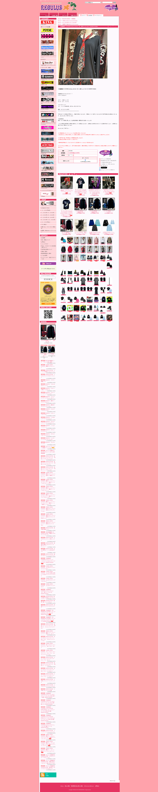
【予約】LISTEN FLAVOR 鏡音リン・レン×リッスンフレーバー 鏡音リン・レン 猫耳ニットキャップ (96, 275)
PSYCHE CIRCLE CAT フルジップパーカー (103, 302)
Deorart (42, 182)
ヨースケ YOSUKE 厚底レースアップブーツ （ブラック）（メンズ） (109, 311)
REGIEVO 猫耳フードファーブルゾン (110, 244)
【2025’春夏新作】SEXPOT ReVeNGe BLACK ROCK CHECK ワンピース (77, 290)
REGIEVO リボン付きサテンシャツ (83, 244)
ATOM (47, 775)
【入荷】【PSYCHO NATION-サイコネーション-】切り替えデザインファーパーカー (89, 261)
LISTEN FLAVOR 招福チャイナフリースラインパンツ (48, 606)
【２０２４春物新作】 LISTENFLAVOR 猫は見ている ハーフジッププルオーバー (48, 767)
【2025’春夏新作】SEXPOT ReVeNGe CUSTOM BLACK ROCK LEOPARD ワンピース (63, 294)
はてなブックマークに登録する (108, 169)
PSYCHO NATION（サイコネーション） (48, 56)
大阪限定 (73, 18)
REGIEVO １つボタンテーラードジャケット (83, 252)
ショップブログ (63, 14)
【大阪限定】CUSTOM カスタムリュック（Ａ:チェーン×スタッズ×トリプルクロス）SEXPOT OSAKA (48, 560)
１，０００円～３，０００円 (47, 212)
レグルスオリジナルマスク (47, 159)
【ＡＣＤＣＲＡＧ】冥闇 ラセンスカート (89, 311)
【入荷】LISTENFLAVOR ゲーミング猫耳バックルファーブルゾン (97, 311)
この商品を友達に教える (106, 162)
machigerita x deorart (45, 207)
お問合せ (72, 14)
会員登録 (90, 15)
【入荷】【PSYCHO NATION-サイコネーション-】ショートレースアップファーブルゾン (96, 260)
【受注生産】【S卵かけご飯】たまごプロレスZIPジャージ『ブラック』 (83, 311)
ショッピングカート (111, 7)
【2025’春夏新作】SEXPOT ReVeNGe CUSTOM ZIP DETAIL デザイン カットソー (103, 281)
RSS (47, 774)
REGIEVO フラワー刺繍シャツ (77, 244)
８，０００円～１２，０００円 (48, 219)
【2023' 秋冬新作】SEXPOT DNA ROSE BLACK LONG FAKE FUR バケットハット (103, 313)
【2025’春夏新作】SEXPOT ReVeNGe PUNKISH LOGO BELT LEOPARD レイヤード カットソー (83, 285)
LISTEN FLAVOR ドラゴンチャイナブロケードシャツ (48, 376)
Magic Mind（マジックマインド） (48, 65)
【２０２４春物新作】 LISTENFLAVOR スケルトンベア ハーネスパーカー (48, 756)
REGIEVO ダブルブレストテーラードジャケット (90, 252)
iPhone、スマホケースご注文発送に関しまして (48, 246)
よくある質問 (44, 255)
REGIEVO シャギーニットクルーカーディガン (64, 261)
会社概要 (43, 237)
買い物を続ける (104, 165)
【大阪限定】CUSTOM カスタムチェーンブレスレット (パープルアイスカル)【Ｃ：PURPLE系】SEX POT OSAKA (94, 192)
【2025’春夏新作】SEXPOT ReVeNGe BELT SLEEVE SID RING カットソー (90, 291)
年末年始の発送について (46, 249)
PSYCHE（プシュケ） (46, 32)
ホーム (44, 14)
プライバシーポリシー (89, 786)
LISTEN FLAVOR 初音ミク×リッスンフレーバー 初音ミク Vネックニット (48, 463)
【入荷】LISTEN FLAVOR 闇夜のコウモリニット (48, 366)
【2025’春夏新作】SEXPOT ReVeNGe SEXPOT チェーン (109, 285)
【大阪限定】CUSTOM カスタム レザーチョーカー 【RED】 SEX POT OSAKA (89, 302)
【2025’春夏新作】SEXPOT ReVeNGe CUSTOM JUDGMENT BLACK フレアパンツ (77, 281)
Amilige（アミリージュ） (46, 130)
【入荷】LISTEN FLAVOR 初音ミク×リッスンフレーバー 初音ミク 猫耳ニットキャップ (70, 275)
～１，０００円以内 (45, 210)
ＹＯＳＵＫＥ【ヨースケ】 (47, 73)
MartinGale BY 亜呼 (45, 90)
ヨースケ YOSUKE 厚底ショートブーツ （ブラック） (81, 233)
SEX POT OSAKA (45, 44)
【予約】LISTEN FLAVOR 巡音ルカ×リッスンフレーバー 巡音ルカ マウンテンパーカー (103, 275)
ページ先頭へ (112, 780)
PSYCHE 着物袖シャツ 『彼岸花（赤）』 (48, 341)
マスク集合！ (44, 224)
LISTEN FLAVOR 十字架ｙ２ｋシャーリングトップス (48, 681)
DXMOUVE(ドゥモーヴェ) (47, 79)
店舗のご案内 (44, 251)
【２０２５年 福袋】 (46, 67)
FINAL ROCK (44, 188)
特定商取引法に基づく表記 (77, 786)
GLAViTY (43, 164)
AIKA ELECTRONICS (46, 135)
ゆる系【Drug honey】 (46, 141)
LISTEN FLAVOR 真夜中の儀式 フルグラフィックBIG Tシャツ (48, 544)
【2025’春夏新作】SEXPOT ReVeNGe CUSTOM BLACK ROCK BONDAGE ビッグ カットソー (70, 291)
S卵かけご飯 (44, 84)
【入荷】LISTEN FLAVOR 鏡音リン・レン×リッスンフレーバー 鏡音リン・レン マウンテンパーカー (76, 275)
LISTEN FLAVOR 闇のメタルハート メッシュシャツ (83, 302)
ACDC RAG (43, 147)
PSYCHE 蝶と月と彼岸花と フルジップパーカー (63, 311)
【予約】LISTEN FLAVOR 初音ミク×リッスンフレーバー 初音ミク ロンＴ (48, 632)
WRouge (43, 196)
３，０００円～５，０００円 (47, 215)
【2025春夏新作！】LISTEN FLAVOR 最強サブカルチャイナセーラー (48, 533)
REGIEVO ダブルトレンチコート (103, 252)
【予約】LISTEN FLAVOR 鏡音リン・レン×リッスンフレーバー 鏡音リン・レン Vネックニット (83, 275)
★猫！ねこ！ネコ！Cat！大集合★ (48, 227)
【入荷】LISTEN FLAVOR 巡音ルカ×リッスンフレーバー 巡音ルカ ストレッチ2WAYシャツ (63, 283)
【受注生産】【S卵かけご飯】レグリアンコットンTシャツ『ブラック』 (76, 311)
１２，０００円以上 (45, 222)
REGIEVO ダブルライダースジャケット (110, 252)
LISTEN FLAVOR (45, 38)
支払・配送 (67, 786)
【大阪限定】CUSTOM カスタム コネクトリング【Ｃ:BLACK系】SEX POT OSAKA (108, 191)
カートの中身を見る (48, 263)
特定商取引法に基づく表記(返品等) (108, 160)
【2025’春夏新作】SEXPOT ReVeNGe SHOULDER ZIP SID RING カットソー (83, 290)
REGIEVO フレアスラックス (70, 261)
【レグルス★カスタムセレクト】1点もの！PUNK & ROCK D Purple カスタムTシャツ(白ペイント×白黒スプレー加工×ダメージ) (66, 213)
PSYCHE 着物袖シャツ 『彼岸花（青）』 (44, 354)
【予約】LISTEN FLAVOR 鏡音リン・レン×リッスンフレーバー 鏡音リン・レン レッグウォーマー (90, 275)
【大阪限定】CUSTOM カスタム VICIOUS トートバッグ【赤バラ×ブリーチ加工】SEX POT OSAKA (109, 320)
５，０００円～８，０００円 (47, 217)
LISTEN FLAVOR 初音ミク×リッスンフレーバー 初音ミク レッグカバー (48, 664)
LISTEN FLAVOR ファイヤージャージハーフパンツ (96, 302)
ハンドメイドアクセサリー (47, 190)
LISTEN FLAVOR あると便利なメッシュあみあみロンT (48, 550)
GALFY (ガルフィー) (45, 117)
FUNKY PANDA (44, 109)
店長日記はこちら (48, 304)
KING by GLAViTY (45, 176)
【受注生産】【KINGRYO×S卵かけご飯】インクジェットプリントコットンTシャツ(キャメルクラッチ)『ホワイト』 (70, 311)
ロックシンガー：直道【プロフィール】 (48, 258)
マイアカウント (98, 15)
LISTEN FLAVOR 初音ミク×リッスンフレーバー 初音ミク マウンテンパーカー (48, 457)
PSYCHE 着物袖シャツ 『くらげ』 (51, 354)
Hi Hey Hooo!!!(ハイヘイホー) (47, 111)
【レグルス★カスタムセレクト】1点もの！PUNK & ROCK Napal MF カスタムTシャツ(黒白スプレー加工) (81, 191)
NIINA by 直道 (44, 96)
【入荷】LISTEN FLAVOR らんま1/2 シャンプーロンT (48, 585)
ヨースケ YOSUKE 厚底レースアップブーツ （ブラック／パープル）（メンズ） (63, 320)
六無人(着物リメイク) (46, 170)
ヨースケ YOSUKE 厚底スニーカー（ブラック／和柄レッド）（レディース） (70, 242)
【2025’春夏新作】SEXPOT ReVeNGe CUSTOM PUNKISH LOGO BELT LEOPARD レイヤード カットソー (96, 285)
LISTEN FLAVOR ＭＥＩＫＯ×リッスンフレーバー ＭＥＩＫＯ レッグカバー (48, 670)
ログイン (84, 15)
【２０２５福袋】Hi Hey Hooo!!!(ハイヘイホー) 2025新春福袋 (48, 452)
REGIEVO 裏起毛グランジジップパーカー (64, 252)
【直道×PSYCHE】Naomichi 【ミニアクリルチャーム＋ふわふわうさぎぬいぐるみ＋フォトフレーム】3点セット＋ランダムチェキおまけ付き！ (76, 321)
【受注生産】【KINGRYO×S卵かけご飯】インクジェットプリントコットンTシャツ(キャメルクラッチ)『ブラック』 (110, 302)
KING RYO (43, 24)
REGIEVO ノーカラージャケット (96, 252)
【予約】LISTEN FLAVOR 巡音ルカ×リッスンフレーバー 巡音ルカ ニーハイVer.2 (70, 283)
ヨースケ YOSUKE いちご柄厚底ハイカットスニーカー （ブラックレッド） (67, 191)
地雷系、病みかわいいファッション (48, 231)
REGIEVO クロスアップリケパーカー (70, 252)
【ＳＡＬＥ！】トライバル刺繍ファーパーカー (76, 261)
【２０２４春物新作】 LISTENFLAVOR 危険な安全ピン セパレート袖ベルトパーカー (48, 762)
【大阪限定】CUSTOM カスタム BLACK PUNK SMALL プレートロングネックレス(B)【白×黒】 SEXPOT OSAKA (47, 709)
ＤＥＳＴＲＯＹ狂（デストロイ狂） (48, 102)
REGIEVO (43, 59)
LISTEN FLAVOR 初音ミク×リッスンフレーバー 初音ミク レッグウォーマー (48, 469)
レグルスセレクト (45, 50)
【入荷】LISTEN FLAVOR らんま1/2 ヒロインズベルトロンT (48, 580)
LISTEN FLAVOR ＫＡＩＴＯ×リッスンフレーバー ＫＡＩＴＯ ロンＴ (48, 659)
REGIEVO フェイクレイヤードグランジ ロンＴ (103, 244)
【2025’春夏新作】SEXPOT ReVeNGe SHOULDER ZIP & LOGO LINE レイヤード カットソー (90, 281)
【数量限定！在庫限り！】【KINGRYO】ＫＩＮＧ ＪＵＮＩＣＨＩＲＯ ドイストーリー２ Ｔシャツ (70, 321)
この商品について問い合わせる (108, 164)
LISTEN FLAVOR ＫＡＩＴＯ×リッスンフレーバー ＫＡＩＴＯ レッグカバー (48, 675)
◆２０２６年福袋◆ (45, 26)
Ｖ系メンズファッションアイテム (48, 205)
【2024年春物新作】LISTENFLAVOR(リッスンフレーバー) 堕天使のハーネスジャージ (84, 320)
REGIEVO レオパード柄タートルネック (90, 244)
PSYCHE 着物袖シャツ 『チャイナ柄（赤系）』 (67, 233)
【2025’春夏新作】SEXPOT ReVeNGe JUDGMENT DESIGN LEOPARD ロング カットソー (96, 294)
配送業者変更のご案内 (46, 253)
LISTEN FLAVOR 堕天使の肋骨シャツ (103, 292)
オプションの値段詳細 (106, 158)
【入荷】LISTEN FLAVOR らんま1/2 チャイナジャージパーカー (48, 567)
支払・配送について (53, 14)
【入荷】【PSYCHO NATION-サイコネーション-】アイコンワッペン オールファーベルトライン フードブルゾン (103, 261)
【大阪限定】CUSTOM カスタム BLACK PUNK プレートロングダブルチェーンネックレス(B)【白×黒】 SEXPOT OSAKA (48, 718)
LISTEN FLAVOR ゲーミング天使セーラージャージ (109, 233)
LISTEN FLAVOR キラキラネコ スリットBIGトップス (48, 539)
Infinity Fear (43, 153)
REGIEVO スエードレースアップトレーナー (96, 244)
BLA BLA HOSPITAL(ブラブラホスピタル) (48, 123)
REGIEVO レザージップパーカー (77, 252)
